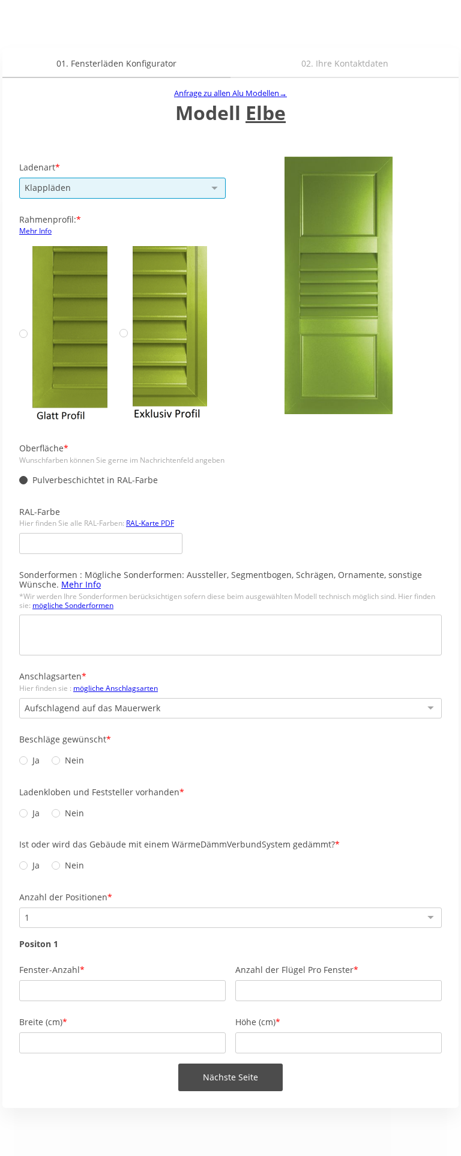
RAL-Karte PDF (150, 523)
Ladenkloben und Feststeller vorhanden (99, 792)
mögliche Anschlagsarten (115, 688)
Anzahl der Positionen (63, 897)
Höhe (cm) (255, 1022)
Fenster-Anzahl (49, 969)
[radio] (23, 334)
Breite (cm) (40, 1022)
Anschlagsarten (50, 676)
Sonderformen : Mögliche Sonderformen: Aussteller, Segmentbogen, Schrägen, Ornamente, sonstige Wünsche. (220, 580)
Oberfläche (41, 448)
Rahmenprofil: (47, 219)
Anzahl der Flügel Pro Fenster (294, 969)
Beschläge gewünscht (62, 739)
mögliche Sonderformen (72, 605)
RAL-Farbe (39, 511)
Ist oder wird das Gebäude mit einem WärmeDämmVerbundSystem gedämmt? (177, 844)
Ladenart (37, 167)
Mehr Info (35, 231)
